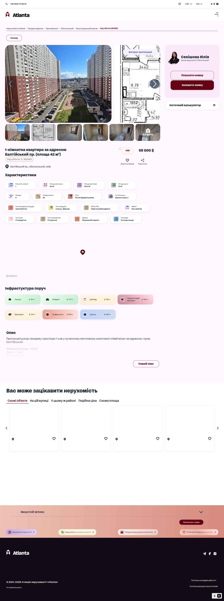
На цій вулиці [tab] (39, 400)
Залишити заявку (192, 85)
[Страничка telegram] (204, 554)
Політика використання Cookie (204, 586)
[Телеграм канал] (212, 4)
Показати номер (192, 75)
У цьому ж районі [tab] (63, 400)
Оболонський (37, 166)
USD (128, 150)
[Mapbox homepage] (11, 275)
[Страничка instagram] (215, 554)
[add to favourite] (179, 4)
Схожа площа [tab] (109, 400)
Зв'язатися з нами (191, 522)
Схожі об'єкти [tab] (17, 400)
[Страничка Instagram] (217, 4)
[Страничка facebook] (210, 554)
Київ (48, 166)
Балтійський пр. (19, 166)
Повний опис (146, 363)
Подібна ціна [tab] (87, 400)
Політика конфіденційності (203, 580)
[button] (82, 252)
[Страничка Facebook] (214, 4)
